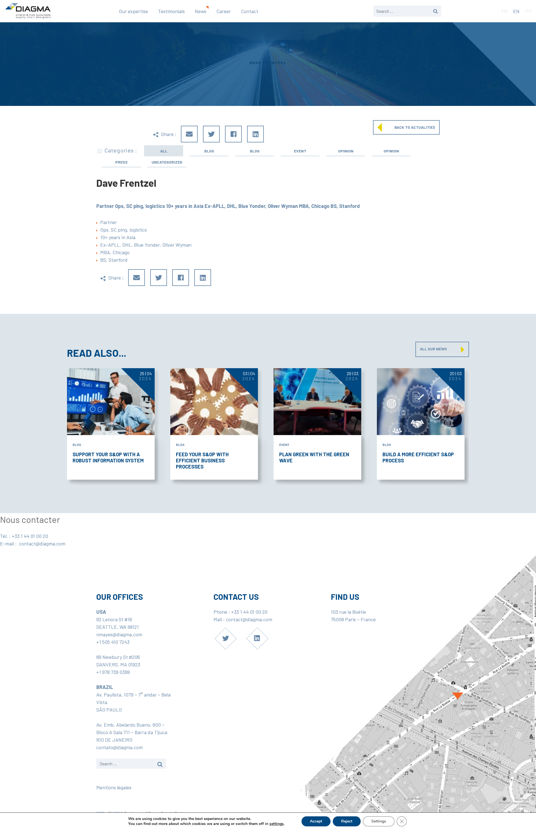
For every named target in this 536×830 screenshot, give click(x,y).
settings (276, 823)
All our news (433, 348)
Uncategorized (167, 162)
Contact (249, 11)
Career (223, 11)
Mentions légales (113, 787)
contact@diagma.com (42, 543)
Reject (346, 821)
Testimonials (171, 11)
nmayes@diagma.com (119, 634)
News (200, 11)
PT (529, 11)
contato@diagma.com (119, 747)
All (163, 151)
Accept (316, 821)
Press (121, 162)
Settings (378, 821)
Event (300, 151)
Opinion (345, 151)
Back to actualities (414, 127)
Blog (209, 151)
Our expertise (133, 11)
